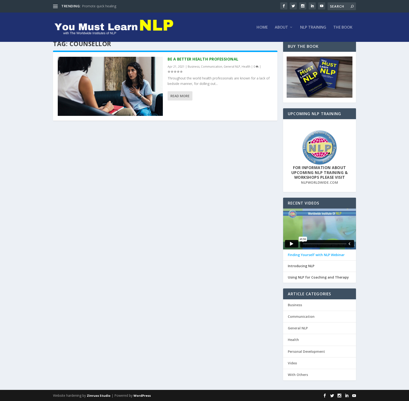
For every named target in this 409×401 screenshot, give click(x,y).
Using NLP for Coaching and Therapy (318, 277)
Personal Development (306, 351)
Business (194, 67)
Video (292, 363)
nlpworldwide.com (319, 182)
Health (246, 67)
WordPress (142, 395)
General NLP (232, 67)
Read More (180, 96)
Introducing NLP (301, 266)
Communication (211, 67)
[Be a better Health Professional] (110, 86)
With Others (298, 374)
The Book (342, 27)
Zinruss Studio (99, 395)
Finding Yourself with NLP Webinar (316, 255)
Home (262, 27)
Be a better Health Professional (203, 59)
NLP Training (313, 27)
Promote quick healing (99, 6)
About (281, 27)
